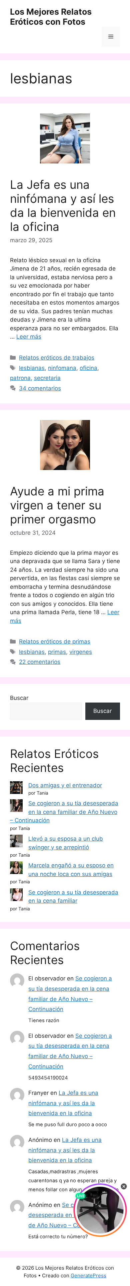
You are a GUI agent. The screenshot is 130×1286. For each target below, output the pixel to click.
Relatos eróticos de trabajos (56, 357)
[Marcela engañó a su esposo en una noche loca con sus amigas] (16, 869)
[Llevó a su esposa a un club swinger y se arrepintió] (16, 842)
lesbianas (32, 368)
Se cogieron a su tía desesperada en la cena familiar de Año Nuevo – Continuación (64, 812)
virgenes (80, 652)
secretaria (47, 378)
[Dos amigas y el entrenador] (16, 789)
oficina (88, 368)
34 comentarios (40, 388)
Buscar (19, 698)
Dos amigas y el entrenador (65, 785)
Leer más (28, 336)
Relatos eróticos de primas (54, 641)
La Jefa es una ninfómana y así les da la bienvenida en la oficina (63, 205)
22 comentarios (39, 662)
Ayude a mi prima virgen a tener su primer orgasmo (57, 505)
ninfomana (62, 368)
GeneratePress (88, 1275)
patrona (20, 378)
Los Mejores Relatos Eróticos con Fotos (51, 17)
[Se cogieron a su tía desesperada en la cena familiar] (16, 896)
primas (57, 652)
